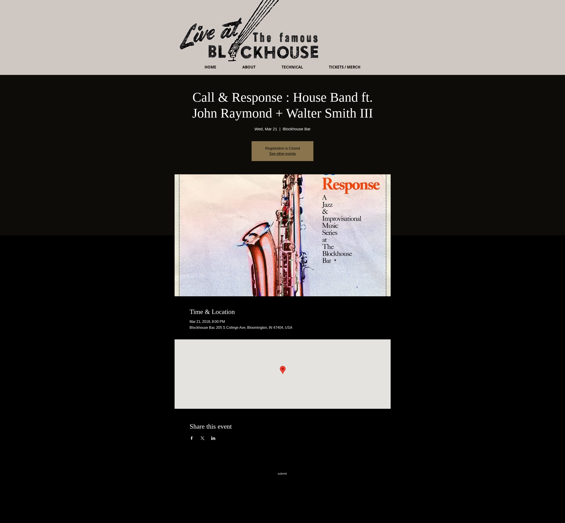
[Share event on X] (202, 438)
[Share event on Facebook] (192, 438)
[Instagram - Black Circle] (314, 480)
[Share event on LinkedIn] (213, 438)
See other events (282, 154)
